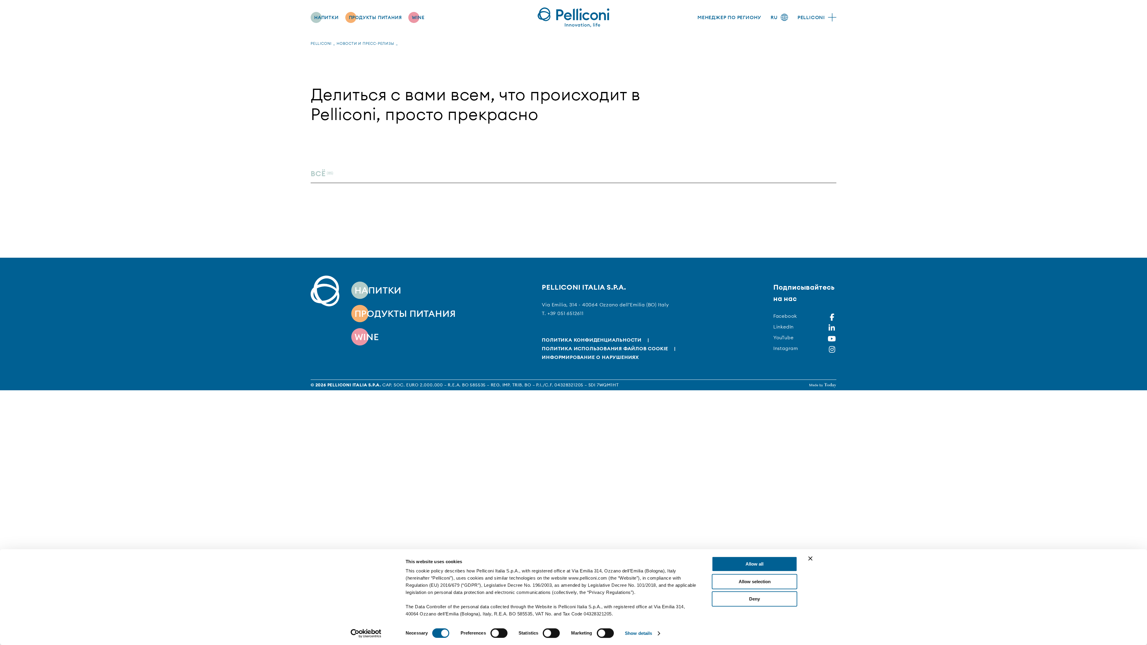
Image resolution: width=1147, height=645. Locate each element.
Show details (638, 633)
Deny (754, 598)
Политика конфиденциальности (592, 340)
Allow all (754, 563)
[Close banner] (810, 558)
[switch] (498, 633)
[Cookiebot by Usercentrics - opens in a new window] (366, 633)
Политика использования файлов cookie (605, 348)
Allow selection (755, 581)
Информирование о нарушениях (590, 357)
